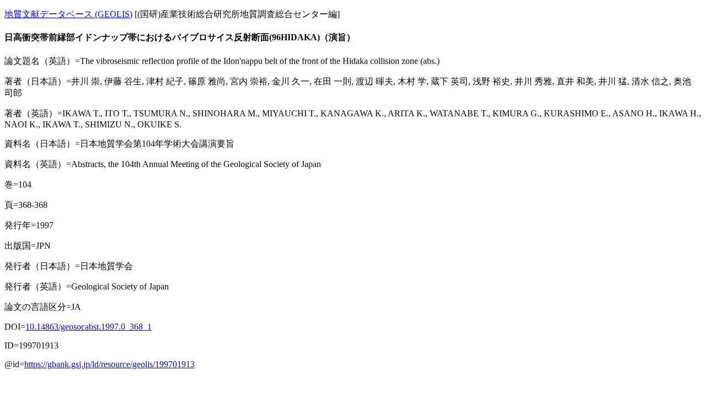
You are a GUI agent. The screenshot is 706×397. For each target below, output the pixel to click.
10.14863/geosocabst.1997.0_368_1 (88, 326)
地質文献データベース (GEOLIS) (68, 14)
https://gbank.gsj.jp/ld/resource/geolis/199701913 (109, 364)
